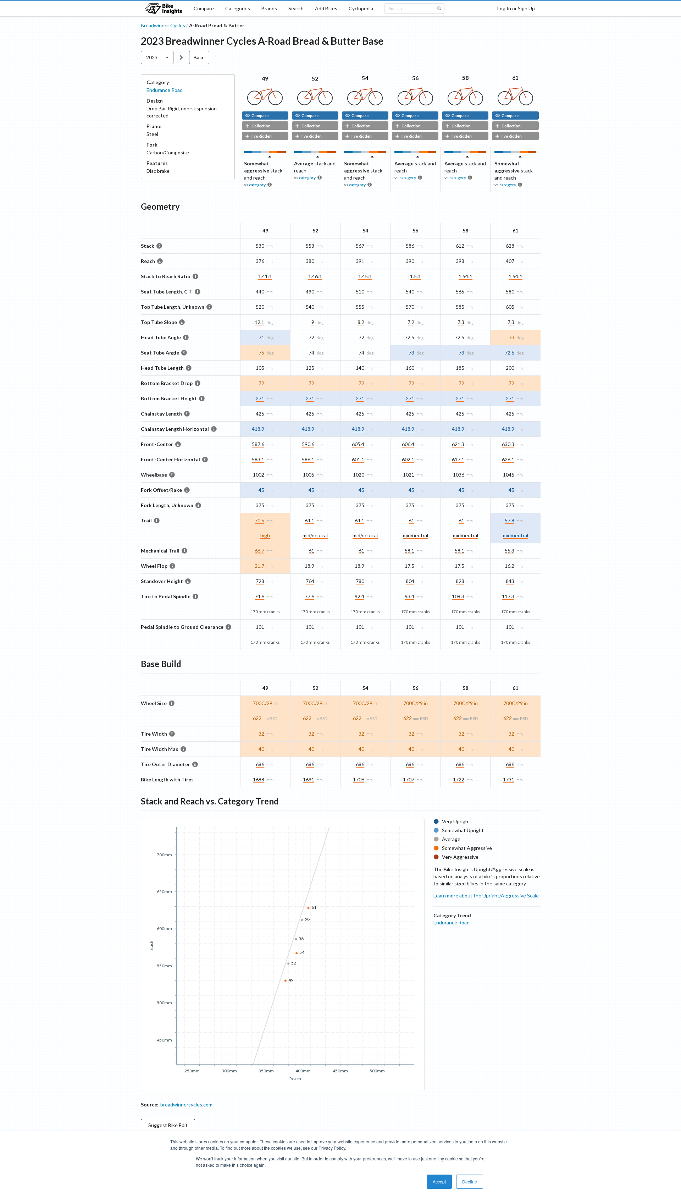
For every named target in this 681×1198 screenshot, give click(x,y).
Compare (204, 8)
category (257, 184)
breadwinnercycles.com (186, 1104)
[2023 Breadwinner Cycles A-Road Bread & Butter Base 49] (265, 103)
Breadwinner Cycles (163, 25)
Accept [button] (439, 1181)
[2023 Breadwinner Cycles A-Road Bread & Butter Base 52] (315, 103)
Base (199, 57)
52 (315, 78)
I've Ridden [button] (261, 136)
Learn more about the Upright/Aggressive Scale (486, 895)
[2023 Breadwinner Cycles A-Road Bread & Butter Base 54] (365, 103)
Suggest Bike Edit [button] (168, 1125)
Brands (269, 8)
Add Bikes (326, 8)
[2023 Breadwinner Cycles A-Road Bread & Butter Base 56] (415, 103)
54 (365, 78)
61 (515, 77)
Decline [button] (469, 1181)
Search (296, 8)
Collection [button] (261, 125)
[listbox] (157, 57)
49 (265, 78)
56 (415, 78)
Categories (237, 8)
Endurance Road (164, 90)
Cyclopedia (361, 8)
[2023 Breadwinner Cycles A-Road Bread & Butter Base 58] (465, 103)
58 (465, 77)
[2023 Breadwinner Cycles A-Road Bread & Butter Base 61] (515, 103)
